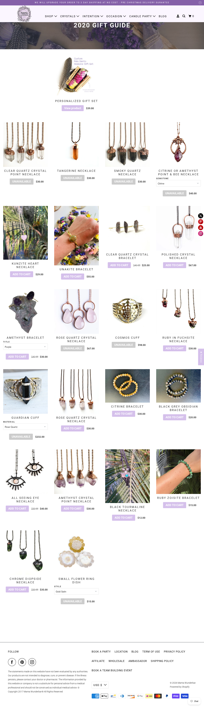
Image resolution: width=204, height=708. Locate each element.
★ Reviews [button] (201, 357)
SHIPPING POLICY (162, 661)
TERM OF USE (151, 651)
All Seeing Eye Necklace (25, 499)
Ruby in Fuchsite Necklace (178, 339)
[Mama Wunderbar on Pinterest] (23, 662)
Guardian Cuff (25, 417)
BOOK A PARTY (101, 651)
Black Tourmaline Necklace (127, 508)
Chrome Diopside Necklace (26, 580)
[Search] (184, 16)
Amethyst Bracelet (25, 337)
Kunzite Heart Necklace (25, 265)
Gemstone (162, 178)
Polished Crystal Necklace (179, 256)
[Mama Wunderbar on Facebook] (13, 662)
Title (6, 342)
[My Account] (178, 16)
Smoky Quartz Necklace (127, 172)
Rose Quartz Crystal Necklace (76, 339)
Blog (163, 16)
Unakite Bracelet (77, 269)
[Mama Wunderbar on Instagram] (33, 662)
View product (72, 108)
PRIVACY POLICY (174, 651)
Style (57, 586)
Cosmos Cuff (127, 337)
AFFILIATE (98, 661)
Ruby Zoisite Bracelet (178, 498)
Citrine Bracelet (127, 406)
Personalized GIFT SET (76, 101)
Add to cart (22, 274)
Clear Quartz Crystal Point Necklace (25, 172)
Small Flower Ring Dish (76, 580)
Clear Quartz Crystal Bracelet (127, 256)
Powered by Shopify (179, 687)
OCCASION (114, 16)
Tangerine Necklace (76, 170)
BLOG (134, 651)
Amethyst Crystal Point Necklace (76, 499)
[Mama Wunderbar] (24, 13)
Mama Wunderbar (187, 683)
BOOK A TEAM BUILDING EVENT (112, 670)
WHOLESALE (117, 661)
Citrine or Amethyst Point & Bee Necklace (178, 172)
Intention (91, 16)
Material (9, 422)
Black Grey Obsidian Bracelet (178, 408)
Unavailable (21, 181)
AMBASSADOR (137, 661)
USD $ (97, 685)
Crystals (68, 16)
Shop (49, 16)
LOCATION (121, 651)
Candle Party (141, 16)
